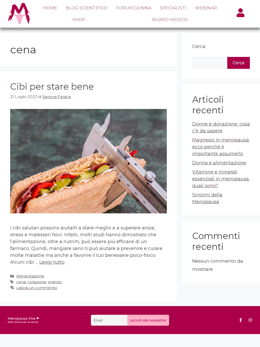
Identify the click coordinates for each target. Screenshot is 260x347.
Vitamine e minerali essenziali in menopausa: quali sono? (221, 178)
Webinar (206, 7)
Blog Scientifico (86, 7)
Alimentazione (30, 276)
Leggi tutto (51, 262)
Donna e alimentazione (219, 163)
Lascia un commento (36, 287)
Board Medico (170, 19)
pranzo (55, 281)
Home (50, 7)
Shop (78, 19)
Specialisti (173, 7)
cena (21, 281)
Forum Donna (133, 7)
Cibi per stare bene (52, 86)
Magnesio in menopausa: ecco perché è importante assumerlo (221, 146)
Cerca (198, 46)
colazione (37, 281)
